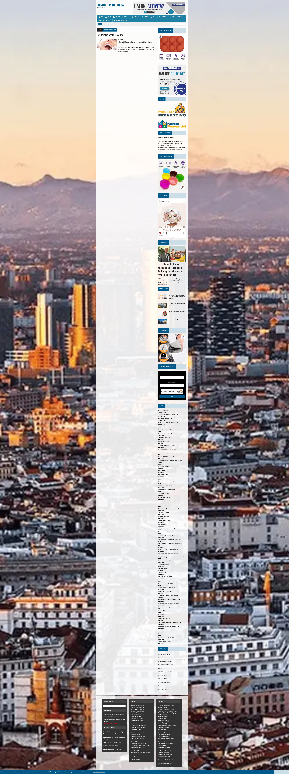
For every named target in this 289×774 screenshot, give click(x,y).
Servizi (109, 20)
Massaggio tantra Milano (137, 756)
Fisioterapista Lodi (162, 689)
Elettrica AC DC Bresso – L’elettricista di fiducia (171, 456)
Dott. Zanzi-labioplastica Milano (167, 637)
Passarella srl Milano (163, 441)
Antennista (161, 633)
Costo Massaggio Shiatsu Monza (139, 743)
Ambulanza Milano (135, 734)
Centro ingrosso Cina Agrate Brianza (168, 414)
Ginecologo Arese (162, 731)
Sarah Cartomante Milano (165, 576)
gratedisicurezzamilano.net (165, 754)
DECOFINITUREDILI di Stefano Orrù (168, 553)
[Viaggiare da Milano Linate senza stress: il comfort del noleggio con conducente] (162, 298)
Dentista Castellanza (163, 752)
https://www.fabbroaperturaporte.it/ (140, 750)
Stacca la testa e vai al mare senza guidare (177, 304)
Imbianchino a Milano (164, 580)
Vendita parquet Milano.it (137, 705)
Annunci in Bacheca (163, 410)
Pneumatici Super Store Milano (166, 433)
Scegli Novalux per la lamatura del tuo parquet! (171, 557)
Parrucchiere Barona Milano (165, 765)
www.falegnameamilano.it (137, 711)
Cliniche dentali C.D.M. (164, 520)
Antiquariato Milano (162, 675)
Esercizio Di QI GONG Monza (138, 740)
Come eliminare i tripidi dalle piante (168, 549)
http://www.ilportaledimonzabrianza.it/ (168, 711)
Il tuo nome (172, 374)
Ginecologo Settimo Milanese (165, 743)
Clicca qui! (160, 151)
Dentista (160, 668)
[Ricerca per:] (114, 706)
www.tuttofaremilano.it (137, 713)
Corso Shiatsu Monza (136, 741)
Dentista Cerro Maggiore (164, 747)
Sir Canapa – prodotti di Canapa (167, 528)
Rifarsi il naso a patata (164, 497)
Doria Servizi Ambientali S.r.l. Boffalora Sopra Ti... (172, 453)
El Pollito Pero (162, 501)
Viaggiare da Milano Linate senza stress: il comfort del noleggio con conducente (177, 296)
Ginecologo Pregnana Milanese (166, 738)
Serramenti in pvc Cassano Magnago (167, 713)
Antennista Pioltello (163, 516)
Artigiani (117, 17)
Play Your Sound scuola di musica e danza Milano (171, 478)
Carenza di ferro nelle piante (166, 610)
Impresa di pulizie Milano (163, 682)
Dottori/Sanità (163, 17)
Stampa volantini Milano (164, 756)
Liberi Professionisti (176, 17)
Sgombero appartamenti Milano (167, 482)
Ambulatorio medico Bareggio (166, 445)
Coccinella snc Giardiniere (165, 493)
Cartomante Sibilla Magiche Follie (167, 449)
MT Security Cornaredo (164, 618)
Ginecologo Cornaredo (164, 734)
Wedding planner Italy (163, 722)
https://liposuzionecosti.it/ (137, 738)
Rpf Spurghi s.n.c (162, 614)
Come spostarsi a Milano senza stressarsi (176, 320)
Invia (172, 396)
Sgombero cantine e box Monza (167, 587)
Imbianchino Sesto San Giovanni (139, 727)
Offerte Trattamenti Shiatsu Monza (140, 745)
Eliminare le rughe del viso (165, 591)
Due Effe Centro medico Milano (167, 535)
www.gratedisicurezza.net (137, 709)
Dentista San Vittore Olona (165, 749)
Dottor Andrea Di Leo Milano (166, 430)
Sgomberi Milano (162, 686)
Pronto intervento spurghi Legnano (167, 725)
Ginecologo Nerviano (163, 736)
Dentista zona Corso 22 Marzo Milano (168, 603)
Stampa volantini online (164, 641)
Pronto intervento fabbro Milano (165, 665)
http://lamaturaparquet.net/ (138, 736)
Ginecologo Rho (162, 729)
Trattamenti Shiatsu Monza (137, 749)
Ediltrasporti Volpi (163, 474)
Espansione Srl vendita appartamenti (168, 626)
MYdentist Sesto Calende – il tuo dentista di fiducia (135, 43)
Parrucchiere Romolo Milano (165, 763)
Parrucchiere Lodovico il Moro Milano (140, 752)
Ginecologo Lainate (163, 732)
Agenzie (109, 17)
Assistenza (126, 17)
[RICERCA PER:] (177, 24)
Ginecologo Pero (162, 745)
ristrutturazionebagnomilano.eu (139, 732)
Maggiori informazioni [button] (99, 772)
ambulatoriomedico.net (136, 731)
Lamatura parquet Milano (164, 654)
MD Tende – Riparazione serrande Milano (169, 630)
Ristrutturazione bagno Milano (165, 661)
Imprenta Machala (135, 759)
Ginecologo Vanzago (163, 741)
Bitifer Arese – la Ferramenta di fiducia (168, 508)
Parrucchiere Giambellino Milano (166, 759)
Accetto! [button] (281, 772)
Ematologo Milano (163, 718)
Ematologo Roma (162, 714)
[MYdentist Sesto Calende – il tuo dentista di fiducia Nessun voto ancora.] (107, 49)
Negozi (102, 20)
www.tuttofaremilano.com (137, 714)
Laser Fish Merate (163, 426)
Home (101, 17)
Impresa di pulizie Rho (163, 727)
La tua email (172, 382)
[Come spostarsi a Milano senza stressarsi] (162, 323)
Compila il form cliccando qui (111, 723)
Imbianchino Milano (162, 679)
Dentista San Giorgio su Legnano (166, 750)
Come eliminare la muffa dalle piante (168, 422)
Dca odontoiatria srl (163, 564)
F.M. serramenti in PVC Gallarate (167, 583)
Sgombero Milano (162, 707)
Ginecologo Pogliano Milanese (166, 740)
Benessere (146, 17)
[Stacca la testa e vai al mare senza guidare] (162, 306)
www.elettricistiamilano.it (137, 707)
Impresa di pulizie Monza (137, 720)
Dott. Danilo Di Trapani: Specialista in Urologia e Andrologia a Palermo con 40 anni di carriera (170, 269)
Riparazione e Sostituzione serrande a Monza (170, 599)
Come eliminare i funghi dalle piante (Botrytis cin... (172, 607)
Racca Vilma (161, 470)
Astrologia (136, 17)
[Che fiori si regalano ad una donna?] (162, 315)
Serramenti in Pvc (162, 658)
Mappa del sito (162, 524)
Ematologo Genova (163, 716)
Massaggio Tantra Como (165, 418)
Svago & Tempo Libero (121, 20)
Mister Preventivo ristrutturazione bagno (169, 539)
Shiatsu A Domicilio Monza (137, 747)
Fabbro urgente (162, 568)
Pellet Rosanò (162, 572)
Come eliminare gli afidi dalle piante (168, 560)
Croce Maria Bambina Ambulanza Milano (169, 622)
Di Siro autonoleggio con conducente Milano (170, 595)
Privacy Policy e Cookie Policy (166, 505)
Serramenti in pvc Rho (163, 720)
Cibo (153, 17)
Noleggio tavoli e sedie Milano (166, 489)
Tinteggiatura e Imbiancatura (138, 725)
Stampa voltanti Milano (164, 723)
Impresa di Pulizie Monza (165, 485)
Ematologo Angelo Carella (165, 437)
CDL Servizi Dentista (163, 512)
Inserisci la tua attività (164, 466)
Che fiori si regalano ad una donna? (177, 312)
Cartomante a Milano (164, 532)
